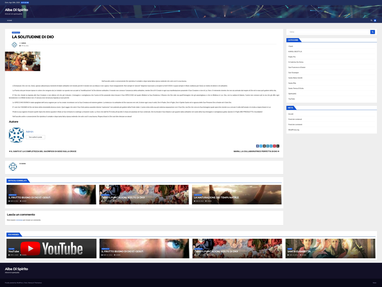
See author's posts (35, 137)
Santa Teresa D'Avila (296, 88)
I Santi (290, 46)
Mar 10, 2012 (107, 255)
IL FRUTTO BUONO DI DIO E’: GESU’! (29, 197)
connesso (19, 220)
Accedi (290, 114)
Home (9, 20)
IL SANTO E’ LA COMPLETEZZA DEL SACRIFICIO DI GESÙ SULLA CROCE (43, 151)
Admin (23, 43)
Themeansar (38, 283)
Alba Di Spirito (16, 10)
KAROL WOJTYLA (295, 51)
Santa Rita (292, 83)
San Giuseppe (293, 72)
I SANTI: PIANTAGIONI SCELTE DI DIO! (123, 197)
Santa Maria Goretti (295, 78)
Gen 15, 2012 (293, 255)
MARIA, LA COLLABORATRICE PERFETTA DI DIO (256, 151)
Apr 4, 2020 (14, 255)
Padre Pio (292, 57)
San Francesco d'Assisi (296, 67)
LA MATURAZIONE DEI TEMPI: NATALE (216, 197)
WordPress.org (293, 130)
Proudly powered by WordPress (14, 283)
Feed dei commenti (295, 124)
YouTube (291, 99)
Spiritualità (16, 32)
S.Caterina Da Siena (295, 62)
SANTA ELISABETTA (299, 251)
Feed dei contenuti (295, 119)
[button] (371, 20)
